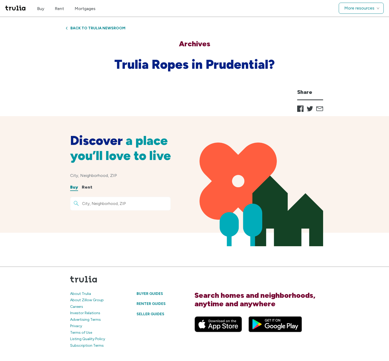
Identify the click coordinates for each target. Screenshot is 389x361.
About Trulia (80, 293)
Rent (59, 8)
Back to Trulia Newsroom (97, 28)
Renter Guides (151, 303)
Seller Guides (150, 314)
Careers (76, 306)
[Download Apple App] (218, 324)
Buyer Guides (150, 293)
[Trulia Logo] (15, 8)
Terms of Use (81, 332)
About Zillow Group (87, 300)
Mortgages (85, 8)
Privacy (76, 326)
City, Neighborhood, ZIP (93, 175)
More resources (359, 8)
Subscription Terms (87, 345)
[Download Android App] (275, 324)
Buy (40, 8)
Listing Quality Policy (87, 339)
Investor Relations (85, 313)
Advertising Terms (85, 319)
